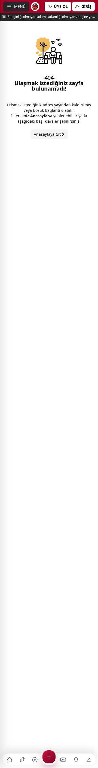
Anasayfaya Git (48, 134)
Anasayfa (38, 115)
